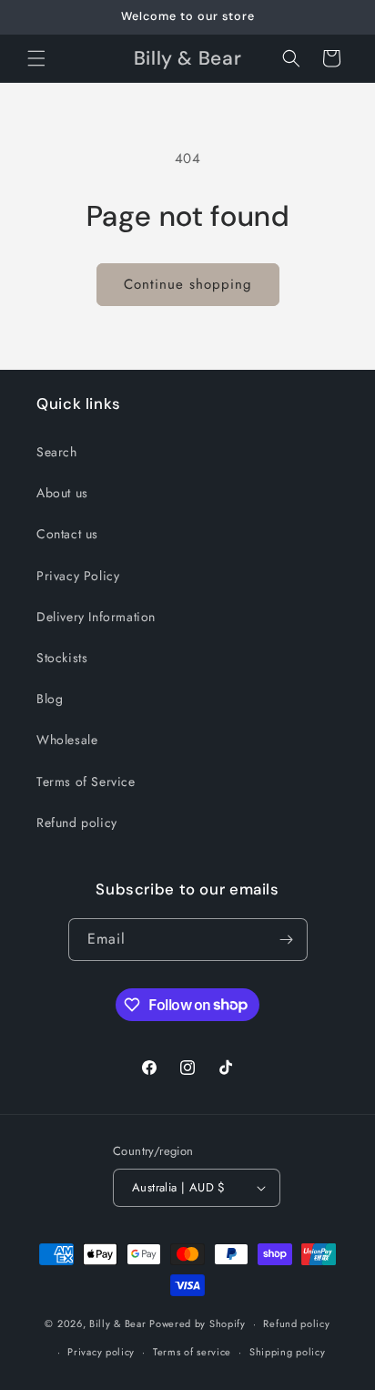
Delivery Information (96, 617)
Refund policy (76, 822)
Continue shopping (188, 284)
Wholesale (66, 740)
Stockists (61, 658)
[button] (36, 58)
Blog (49, 699)
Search (56, 452)
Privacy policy (101, 1351)
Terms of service (192, 1351)
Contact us (67, 534)
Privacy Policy (77, 576)
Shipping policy (287, 1351)
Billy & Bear (117, 1323)
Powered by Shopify (197, 1323)
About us (62, 493)
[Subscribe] (287, 939)
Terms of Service (86, 781)
